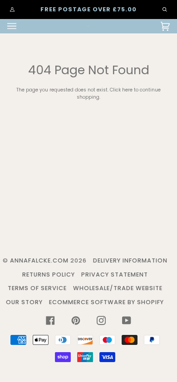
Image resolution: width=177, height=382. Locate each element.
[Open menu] (20, 26)
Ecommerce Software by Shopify (106, 302)
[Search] (160, 9)
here (127, 90)
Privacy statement (114, 274)
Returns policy (48, 274)
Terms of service (37, 288)
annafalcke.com (39, 260)
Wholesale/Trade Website (117, 288)
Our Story (24, 302)
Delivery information (130, 260)
